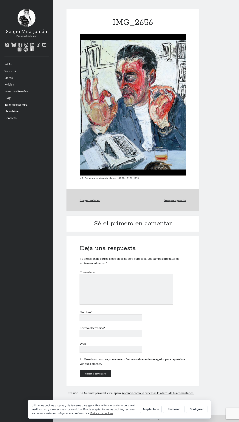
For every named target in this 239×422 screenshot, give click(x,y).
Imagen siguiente (175, 200)
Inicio (8, 64)
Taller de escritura (15, 104)
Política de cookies (101, 413)
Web (83, 343)
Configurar (197, 409)
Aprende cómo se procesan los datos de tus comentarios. (158, 393)
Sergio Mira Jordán (26, 32)
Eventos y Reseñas (16, 91)
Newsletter (11, 111)
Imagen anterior (90, 200)
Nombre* (86, 312)
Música (9, 84)
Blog (7, 97)
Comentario (87, 272)
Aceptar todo (150, 409)
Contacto (10, 118)
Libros (8, 77)
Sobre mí (10, 71)
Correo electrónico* (92, 328)
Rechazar (174, 409)
